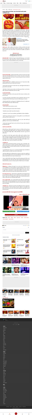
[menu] (1, 1)
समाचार (1, 3)
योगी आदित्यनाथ (5, 327)
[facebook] (13, 324)
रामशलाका (4, 398)
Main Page (7, 406)
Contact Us (20, 406)
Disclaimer (17, 406)
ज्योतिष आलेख (10, 9)
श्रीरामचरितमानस (24, 3)
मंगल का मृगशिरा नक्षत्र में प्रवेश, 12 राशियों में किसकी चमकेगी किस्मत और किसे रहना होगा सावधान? (21, 294)
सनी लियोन (4, 366)
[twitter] (15, 324)
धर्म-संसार (14, 3)
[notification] (31, 1)
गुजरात (4, 339)
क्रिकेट (17, 3)
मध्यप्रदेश (4, 336)
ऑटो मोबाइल (4, 344)
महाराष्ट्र (4, 340)
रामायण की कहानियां (5, 219)
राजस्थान (4, 342)
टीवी (3, 367)
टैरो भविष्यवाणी (5, 397)
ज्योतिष (20, 3)
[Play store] (29, 1)
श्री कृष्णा (4, 376)
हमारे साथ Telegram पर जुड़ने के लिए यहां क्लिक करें (23, 211)
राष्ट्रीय (3, 331)
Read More (9, 207)
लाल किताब (4, 394)
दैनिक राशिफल (4, 389)
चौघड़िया (4, 399)
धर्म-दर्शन (4, 381)
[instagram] (18, 324)
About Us (11, 406)
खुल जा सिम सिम (5, 361)
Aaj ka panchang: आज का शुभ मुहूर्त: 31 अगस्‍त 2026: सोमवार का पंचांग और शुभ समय (5, 315)
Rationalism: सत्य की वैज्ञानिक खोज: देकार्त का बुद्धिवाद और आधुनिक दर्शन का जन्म (10, 294)
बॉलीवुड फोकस (4, 363)
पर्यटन (3, 359)
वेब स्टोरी (4, 355)
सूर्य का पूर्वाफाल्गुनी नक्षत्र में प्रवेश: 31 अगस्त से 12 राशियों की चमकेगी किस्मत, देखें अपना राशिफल (27, 315)
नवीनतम (5, 309)
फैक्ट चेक (4, 347)
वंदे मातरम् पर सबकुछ (9, 3)
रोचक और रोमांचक (11, 219)
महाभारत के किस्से (26, 217)
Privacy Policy (24, 406)
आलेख (4, 358)
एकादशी (4, 372)
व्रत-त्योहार (4, 380)
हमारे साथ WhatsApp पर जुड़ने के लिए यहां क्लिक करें (9, 211)
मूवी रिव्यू (4, 357)
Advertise (14, 406)
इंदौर (3, 334)
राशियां (4, 393)
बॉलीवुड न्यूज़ (4, 353)
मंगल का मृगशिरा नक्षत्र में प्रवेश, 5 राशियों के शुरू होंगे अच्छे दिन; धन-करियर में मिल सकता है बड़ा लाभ (27, 294)
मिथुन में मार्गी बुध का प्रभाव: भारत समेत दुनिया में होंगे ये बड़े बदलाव (16, 294)
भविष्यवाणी (4, 373)
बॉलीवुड (4, 3)
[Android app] (6, 320)
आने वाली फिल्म (5, 362)
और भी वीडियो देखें (5, 297)
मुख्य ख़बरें (4, 330)
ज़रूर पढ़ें (5, 288)
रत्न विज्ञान (4, 403)
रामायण (4, 377)
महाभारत (4, 378)
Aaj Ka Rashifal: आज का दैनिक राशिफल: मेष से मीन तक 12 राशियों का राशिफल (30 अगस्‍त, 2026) (16, 315)
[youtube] (17, 324)
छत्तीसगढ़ (4, 338)
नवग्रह (3, 402)
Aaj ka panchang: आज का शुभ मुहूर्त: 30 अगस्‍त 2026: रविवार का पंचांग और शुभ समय (21, 315)
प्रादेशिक (4, 335)
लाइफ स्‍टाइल (18, 217)
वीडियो (5, 296)
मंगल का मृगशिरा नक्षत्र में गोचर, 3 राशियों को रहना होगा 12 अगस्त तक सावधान (5, 294)
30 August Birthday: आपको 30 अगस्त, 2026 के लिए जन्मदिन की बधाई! (10, 315)
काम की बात (4, 343)
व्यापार (4, 348)
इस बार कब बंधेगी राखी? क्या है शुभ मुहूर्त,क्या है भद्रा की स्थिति (12, 192)
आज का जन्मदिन (5, 390)
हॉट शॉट (4, 354)
